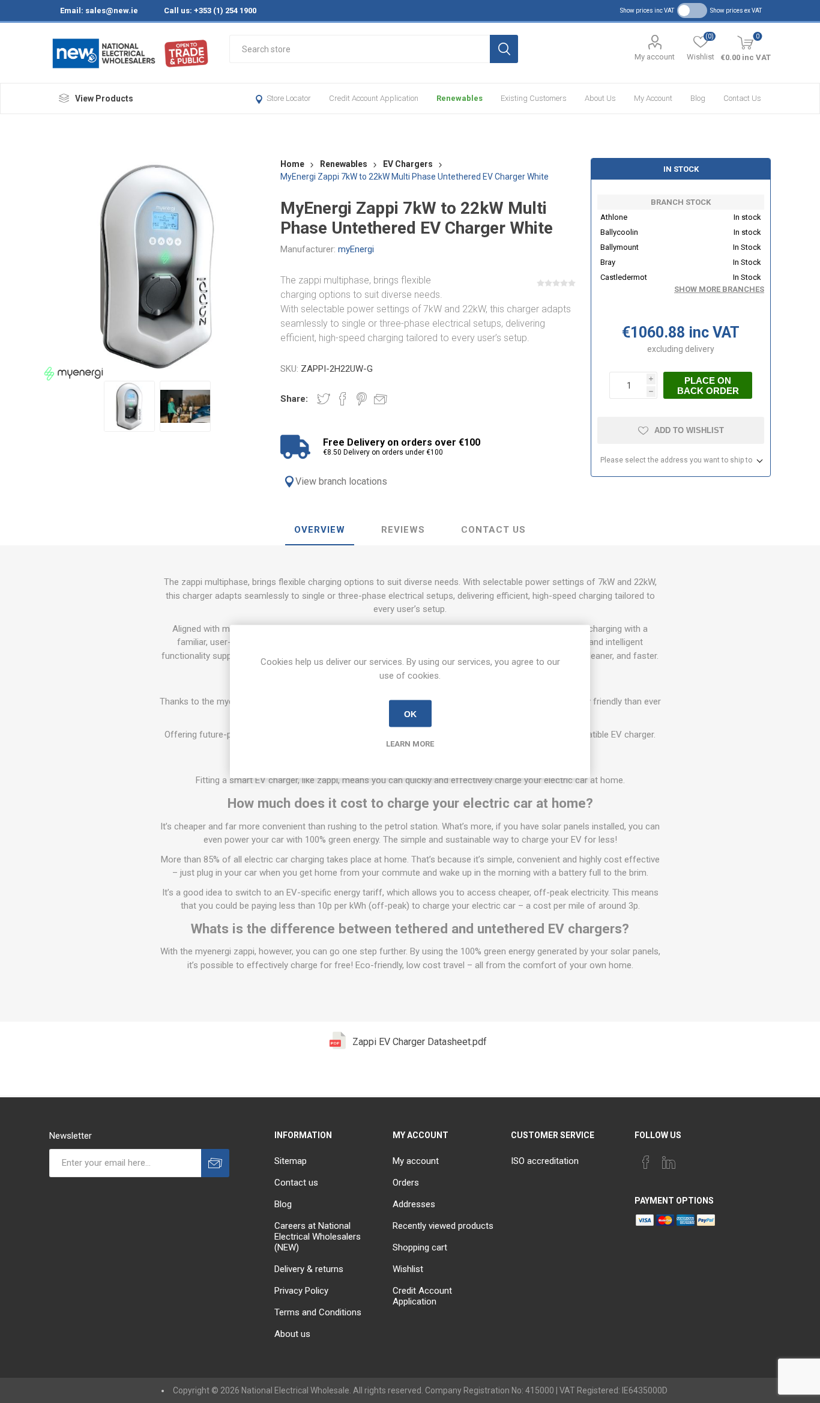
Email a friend (380, 398)
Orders (406, 1182)
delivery (699, 349)
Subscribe (215, 1163)
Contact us (742, 98)
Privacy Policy (301, 1290)
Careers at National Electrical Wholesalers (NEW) (317, 1236)
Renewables (459, 98)
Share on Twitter (323, 398)
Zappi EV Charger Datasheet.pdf (419, 1041)
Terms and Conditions (317, 1312)
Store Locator (289, 98)
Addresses (414, 1204)
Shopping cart (420, 1247)
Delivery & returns (308, 1269)
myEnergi (356, 249)
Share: (294, 398)
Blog (697, 98)
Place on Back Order (708, 385)
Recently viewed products (443, 1225)
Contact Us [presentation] (493, 529)
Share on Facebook (342, 398)
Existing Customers (534, 98)
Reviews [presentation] (403, 529)
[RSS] (714, 1158)
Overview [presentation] (319, 529)
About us (600, 98)
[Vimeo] (668, 1162)
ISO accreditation (545, 1161)
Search (504, 49)
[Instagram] (691, 1158)
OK (410, 713)
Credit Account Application (373, 98)
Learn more (410, 743)
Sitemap (290, 1161)
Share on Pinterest (361, 398)
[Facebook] (646, 1162)
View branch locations (341, 481)
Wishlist (408, 1269)
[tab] (319, 530)
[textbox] (359, 49)
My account (655, 56)
